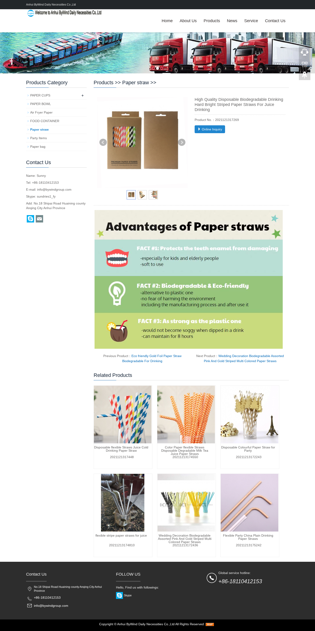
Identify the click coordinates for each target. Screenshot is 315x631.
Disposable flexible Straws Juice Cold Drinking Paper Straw (121, 448)
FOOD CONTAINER (44, 121)
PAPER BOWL (40, 104)
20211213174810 (122, 545)
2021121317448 (122, 457)
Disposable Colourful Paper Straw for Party (248, 448)
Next (181, 142)
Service (251, 20)
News (232, 20)
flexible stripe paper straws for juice (121, 535)
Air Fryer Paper (41, 112)
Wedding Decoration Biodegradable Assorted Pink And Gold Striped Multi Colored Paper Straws (184, 539)
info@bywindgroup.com (54, 189)
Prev (103, 142)
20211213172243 (249, 457)
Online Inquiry (211, 129)
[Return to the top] (304, 76)
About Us (188, 20)
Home (167, 20)
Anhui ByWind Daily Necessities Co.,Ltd (146, 624)
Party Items (38, 138)
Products (212, 20)
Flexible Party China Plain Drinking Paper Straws (248, 537)
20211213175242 (249, 545)
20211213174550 (185, 457)
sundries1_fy (46, 196)
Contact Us (275, 20)
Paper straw (135, 82)
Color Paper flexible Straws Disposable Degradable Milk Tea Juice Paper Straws (184, 450)
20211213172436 (185, 545)
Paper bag (37, 146)
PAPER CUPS (40, 95)
